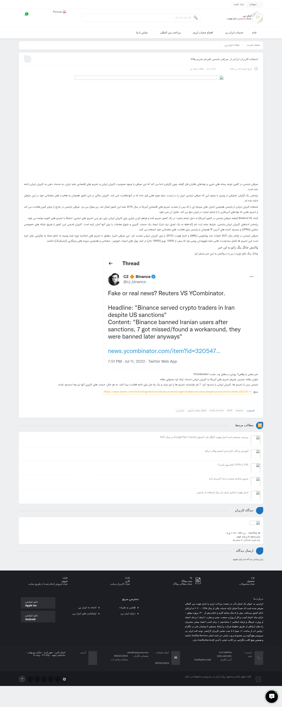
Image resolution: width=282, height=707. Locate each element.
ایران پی (180, 410)
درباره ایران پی (128, 613)
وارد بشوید (237, 559)
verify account (217, 410)
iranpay (239, 410)
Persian (58, 11)
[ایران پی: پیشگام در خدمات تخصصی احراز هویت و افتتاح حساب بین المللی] (244, 18)
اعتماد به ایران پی (87, 607)
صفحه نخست (253, 45)
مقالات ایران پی (231, 45)
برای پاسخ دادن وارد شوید (248, 537)
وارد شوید (238, 4)
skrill (229, 410)
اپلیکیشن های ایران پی (84, 613)
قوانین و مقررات (127, 607)
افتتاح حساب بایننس (197, 410)
